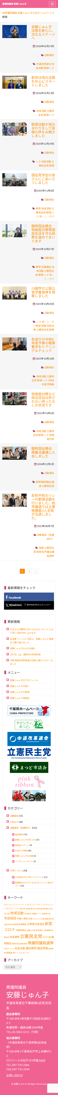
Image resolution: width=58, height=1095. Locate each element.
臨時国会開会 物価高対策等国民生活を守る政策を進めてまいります (43, 233)
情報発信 (48, 919)
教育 (38, 208)
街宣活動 (20, 948)
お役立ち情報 (21, 850)
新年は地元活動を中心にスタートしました (43, 81)
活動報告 (49, 55)
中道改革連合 (43, 63)
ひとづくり (13, 905)
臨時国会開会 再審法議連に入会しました (43, 452)
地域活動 (41, 110)
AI (5, 905)
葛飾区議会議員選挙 (19, 944)
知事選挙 (14, 936)
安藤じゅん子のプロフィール (24, 680)
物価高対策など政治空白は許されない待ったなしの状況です (43, 399)
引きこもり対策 (39, 919)
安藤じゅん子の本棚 (24, 856)
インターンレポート (24, 861)
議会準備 (42, 948)
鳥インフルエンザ (21, 953)
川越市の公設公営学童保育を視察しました (43, 292)
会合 (35, 909)
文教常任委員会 (35, 924)
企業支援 (29, 909)
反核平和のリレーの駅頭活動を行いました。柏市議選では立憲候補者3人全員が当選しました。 (43, 506)
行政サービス (9, 949)
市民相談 (10, 918)
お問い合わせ (14, 1075)
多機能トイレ (36, 914)
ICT (7, 905)
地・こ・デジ (46, 216)
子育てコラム (16, 870)
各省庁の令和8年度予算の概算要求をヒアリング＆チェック (43, 345)
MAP (42, 1060)
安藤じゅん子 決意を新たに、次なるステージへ (43, 32)
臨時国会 (46, 481)
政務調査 (23, 924)
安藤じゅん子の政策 (19, 692)
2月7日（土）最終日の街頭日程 (25, 654)
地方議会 (27, 914)
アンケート (22, 905)
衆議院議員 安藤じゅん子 (14, 3)
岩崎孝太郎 (46, 914)
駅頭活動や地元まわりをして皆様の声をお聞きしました (43, 130)
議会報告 (19, 834)
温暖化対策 (31, 930)
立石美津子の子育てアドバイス (29, 877)
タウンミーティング (36, 904)
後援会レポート (22, 845)
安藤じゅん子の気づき (25, 839)
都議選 (9, 953)
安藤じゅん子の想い (19, 686)
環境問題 (47, 930)
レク (51, 67)
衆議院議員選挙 (41, 943)
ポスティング (12, 908)
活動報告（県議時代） (21, 828)
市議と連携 (22, 918)
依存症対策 (41, 909)
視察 (43, 325)
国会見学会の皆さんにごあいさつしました (43, 179)
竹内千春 (47, 937)
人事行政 (22, 909)
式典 (30, 919)
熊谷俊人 (40, 930)
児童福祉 (46, 266)
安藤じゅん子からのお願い (23, 648)
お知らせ (14, 822)
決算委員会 (21, 930)
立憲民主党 (42, 329)
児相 (8, 914)
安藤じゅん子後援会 (19, 698)
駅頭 (46, 67)
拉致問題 (14, 924)
